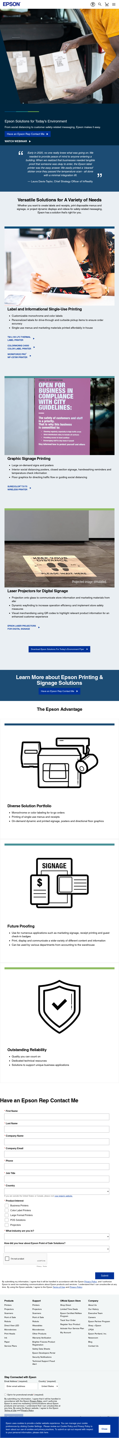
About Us (92, 1305)
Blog (90, 1342)
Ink (5, 1338)
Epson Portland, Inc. (97, 1333)
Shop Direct (65, 1305)
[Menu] (113, 4)
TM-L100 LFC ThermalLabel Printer (19, 338)
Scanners (8, 1313)
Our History (93, 1309)
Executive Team (95, 1313)
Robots (7, 1321)
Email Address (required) (15, 1381)
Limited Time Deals (69, 1309)
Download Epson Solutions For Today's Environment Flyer (57, 649)
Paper (7, 1342)
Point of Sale (10, 1317)
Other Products (39, 1333)
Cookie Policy (67, 1426)
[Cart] (106, 4)
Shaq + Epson (94, 1325)
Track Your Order (68, 1320)
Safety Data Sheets (41, 1349)
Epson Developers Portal (43, 1353)
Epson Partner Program (99, 1321)
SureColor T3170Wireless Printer (17, 488)
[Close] (104, 1429)
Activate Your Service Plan (72, 1328)
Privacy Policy (36, 1401)
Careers (92, 1317)
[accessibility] (93, 4)
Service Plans (10, 1346)
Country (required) (47, 1381)
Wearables (37, 1325)
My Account (65, 1332)
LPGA (91, 1329)
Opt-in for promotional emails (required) (25, 1394)
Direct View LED (11, 1325)
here (46, 1432)
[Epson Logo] (12, 4)
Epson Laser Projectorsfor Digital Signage (22, 627)
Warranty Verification (41, 1338)
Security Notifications (42, 1357)
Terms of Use (10, 1410)
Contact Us (93, 1346)
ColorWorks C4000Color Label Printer (19, 347)
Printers (7, 1305)
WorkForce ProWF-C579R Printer (17, 355)
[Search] (100, 4)
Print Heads (9, 1333)
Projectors (9, 1309)
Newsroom (93, 1338)
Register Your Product (70, 1324)
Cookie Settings (34, 1426)
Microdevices (10, 1329)
